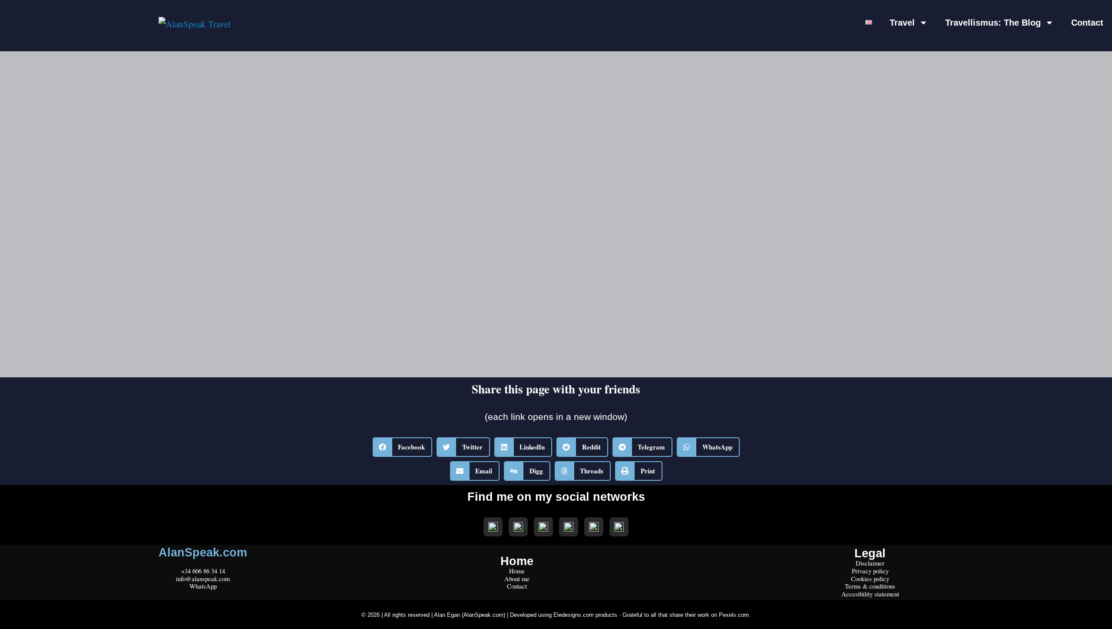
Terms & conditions (870, 586)
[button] (403, 447)
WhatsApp (203, 586)
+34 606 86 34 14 (203, 570)
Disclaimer (870, 563)
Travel (902, 22)
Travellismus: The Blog (993, 22)
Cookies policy (870, 578)
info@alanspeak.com (203, 578)
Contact (1087, 22)
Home (517, 570)
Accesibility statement (870, 593)
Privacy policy (870, 570)
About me (517, 578)
